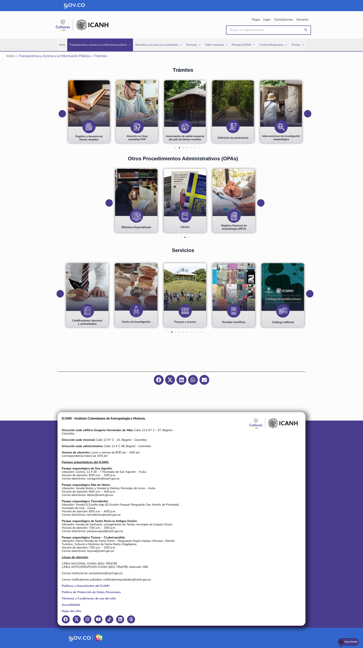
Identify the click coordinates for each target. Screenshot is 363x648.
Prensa (296, 45)
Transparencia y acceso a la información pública (98, 45)
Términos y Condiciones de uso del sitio (89, 598)
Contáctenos (283, 19)
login (267, 19)
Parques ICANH (241, 45)
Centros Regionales (271, 45)
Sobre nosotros (214, 45)
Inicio (62, 45)
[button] (306, 30)
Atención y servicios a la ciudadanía (156, 45)
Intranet (302, 19)
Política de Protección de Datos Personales (91, 592)
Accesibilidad (71, 605)
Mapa (256, 19)
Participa (191, 45)
